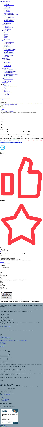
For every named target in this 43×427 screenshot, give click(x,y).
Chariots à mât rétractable (7, 7)
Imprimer (1, 251)
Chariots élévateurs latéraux (7, 10)
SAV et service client (6, 94)
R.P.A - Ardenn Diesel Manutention (13, 103)
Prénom (9, 353)
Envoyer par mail (5, 251)
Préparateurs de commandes (5, 12)
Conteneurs (5, 37)
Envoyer (2, 380)
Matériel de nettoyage (5, 30)
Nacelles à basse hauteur (7, 28)
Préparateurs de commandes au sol (8, 13)
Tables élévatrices (6, 38)
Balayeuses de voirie (6, 32)
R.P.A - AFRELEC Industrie (4, 103)
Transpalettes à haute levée (7, 23)
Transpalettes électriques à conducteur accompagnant (11, 19)
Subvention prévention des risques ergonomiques (10, 86)
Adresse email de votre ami (11, 388)
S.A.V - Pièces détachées (5, 399)
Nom (9, 352)
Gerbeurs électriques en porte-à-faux (8, 16)
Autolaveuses (5, 83)
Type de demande (6, 350)
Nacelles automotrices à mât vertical (8, 27)
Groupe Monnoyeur (6, 85)
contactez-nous (2, 262)
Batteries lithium (6, 90)
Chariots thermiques (6, 4)
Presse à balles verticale (7, 39)
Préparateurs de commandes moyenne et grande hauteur (11, 14)
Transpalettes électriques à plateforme (9, 21)
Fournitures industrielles (7, 91)
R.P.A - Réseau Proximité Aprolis (12, 104)
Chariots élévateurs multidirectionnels (9, 5)
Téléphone (9, 354)
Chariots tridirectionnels (7, 8)
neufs (2, 397)
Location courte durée (6, 93)
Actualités (5, 88)
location (3, 398)
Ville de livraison (10, 357)
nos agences (3, 401)
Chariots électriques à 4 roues (7, 6)
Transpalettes (3, 73)
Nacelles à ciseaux (6, 56)
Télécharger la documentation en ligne (5, 326)
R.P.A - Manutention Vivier (29, 103)
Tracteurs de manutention (5, 24)
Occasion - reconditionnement (8, 92)
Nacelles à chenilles (6, 26)
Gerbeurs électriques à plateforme (8, 18)
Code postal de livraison (11, 356)
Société (9, 351)
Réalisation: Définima (3, 425)
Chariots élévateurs (4, 3)
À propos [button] (3, 84)
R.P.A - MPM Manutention (36, 103)
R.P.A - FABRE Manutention (22, 103)
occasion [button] (3, 40)
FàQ (4, 87)
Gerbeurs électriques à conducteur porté (9, 17)
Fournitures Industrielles (5, 400)
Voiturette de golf (6, 36)
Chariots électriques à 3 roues (7, 43)
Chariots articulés (6, 9)
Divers (3, 33)
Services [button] (3, 89)
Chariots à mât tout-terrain (7, 67)
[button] (4, 426)
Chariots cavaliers (6, 34)
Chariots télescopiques (7, 11)
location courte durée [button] (5, 63)
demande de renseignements (4, 155)
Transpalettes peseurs (6, 22)
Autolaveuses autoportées (7, 59)
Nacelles (3, 25)
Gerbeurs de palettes (4, 48)
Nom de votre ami (10, 387)
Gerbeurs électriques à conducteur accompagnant (10, 49)
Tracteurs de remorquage (7, 62)
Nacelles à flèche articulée (7, 29)
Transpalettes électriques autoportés (8, 20)
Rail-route (5, 35)
